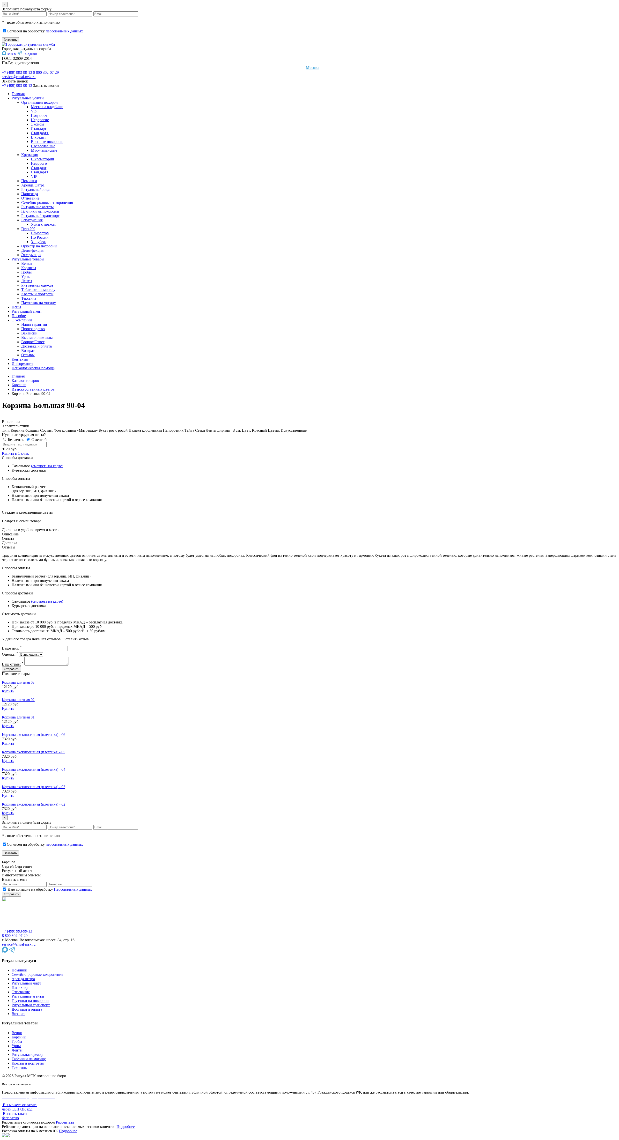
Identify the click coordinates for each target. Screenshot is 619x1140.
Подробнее (126, 1127)
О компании (22, 320)
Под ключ (39, 115)
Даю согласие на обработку (49, 889)
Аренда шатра (32, 185)
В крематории (42, 159)
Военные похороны (47, 142)
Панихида (29, 194)
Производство (33, 329)
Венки (26, 263)
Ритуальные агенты (37, 207)
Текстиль (28, 298)
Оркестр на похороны (39, 246)
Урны (25, 276)
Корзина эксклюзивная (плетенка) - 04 (33, 769)
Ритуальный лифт (36, 189)
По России (40, 237)
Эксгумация (31, 255)
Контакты (20, 359)
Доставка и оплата (36, 346)
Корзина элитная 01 (18, 717)
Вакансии (29, 333)
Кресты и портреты (37, 294)
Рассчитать (65, 1122)
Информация (22, 364)
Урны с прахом (43, 224)
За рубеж (38, 242)
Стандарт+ (40, 133)
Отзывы (28, 355)
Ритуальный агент (27, 311)
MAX (11, 54)
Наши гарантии (34, 324)
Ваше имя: (12, 648)
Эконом (37, 124)
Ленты (26, 281)
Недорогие (40, 120)
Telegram (29, 54)
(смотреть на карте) (47, 466)
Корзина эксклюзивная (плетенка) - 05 (33, 752)
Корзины (28, 268)
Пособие (19, 316)
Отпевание (30, 198)
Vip (34, 111)
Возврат (28, 350)
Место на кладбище (47, 107)
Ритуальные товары (28, 259)
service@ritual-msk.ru (19, 77)
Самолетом (40, 233)
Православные (43, 146)
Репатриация (32, 220)
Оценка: (10, 654)
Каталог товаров (25, 380)
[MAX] (5, 951)
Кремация (29, 155)
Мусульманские (44, 150)
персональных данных (64, 31)
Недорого (39, 163)
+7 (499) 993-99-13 (17, 72)
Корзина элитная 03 (18, 682)
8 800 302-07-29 (46, 72)
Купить (8, 691)
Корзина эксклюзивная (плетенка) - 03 (33, 787)
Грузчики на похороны (40, 211)
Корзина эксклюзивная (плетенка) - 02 (33, 804)
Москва (312, 68)
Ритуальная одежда (37, 285)
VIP (34, 176)
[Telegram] (12, 951)
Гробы (26, 272)
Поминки (29, 181)
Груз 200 (28, 229)
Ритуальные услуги (28, 98)
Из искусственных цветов (33, 389)
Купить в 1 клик (15, 453)
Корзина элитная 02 (18, 700)
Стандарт (38, 128)
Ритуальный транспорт (40, 216)
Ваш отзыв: (12, 664)
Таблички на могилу (38, 290)
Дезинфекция (32, 250)
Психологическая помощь (33, 368)
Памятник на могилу (38, 303)
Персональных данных (73, 889)
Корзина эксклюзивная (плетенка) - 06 (33, 735)
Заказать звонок (15, 81)
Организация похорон (39, 102)
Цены (16, 307)
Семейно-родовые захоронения (47, 202)
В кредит (38, 137)
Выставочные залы (37, 337)
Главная (18, 94)
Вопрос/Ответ (32, 342)
